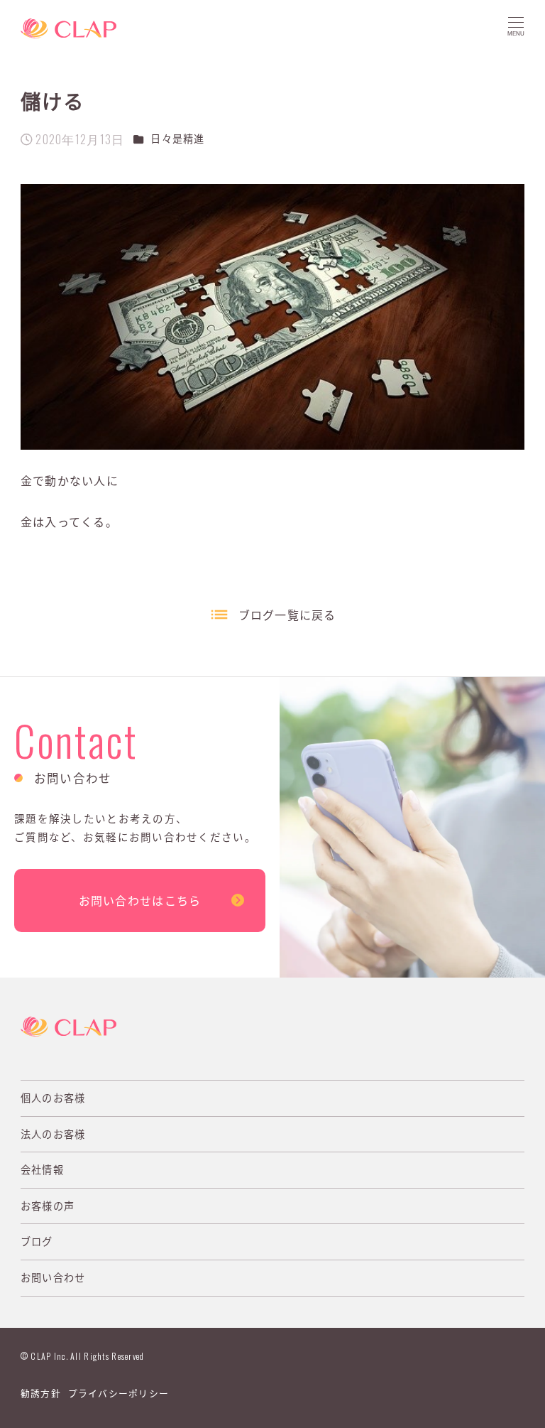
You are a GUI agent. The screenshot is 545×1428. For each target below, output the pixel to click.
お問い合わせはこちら (140, 900)
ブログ (37, 1241)
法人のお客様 (53, 1134)
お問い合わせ (53, 1277)
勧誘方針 (41, 1393)
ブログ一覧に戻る (287, 614)
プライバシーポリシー (119, 1393)
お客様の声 (48, 1206)
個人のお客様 (53, 1098)
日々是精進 (177, 138)
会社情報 (42, 1169)
